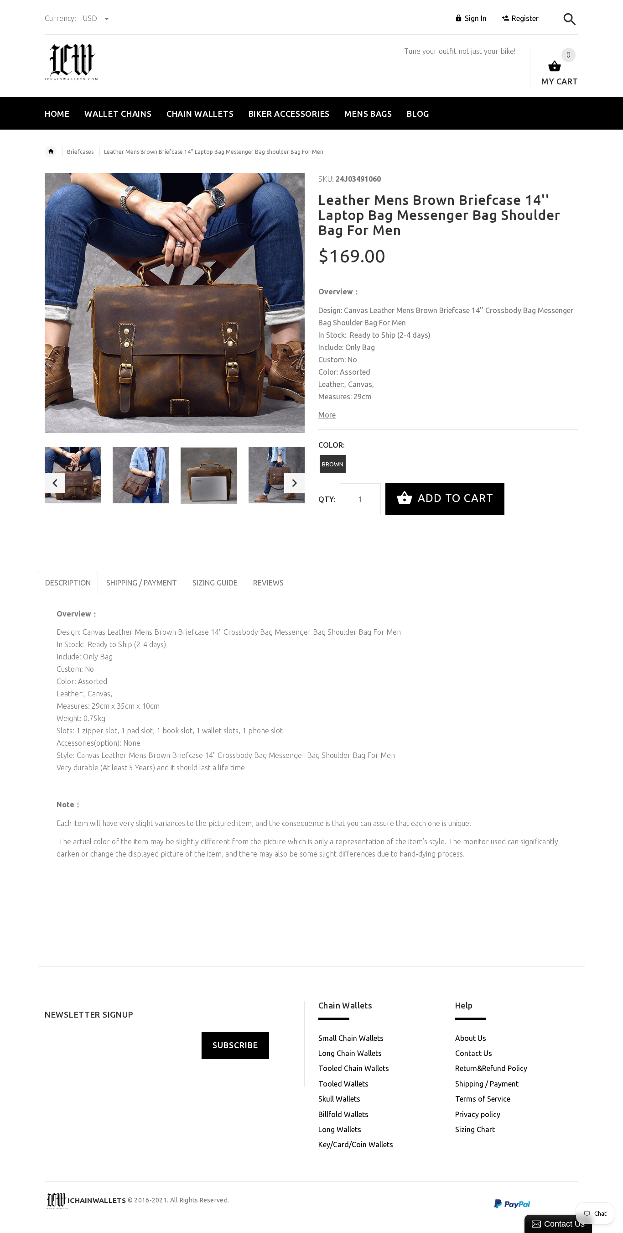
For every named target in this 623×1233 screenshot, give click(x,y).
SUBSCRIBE (235, 1045)
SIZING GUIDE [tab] (215, 583)
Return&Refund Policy (491, 1068)
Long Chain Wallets (350, 1053)
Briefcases (80, 152)
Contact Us (473, 1053)
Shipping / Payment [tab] (141, 583)
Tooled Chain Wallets (353, 1068)
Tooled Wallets (343, 1084)
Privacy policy (477, 1114)
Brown (332, 464)
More (327, 415)
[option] (73, 475)
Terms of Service (482, 1099)
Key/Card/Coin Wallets (355, 1144)
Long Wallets (339, 1129)
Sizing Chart (475, 1129)
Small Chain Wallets (351, 1038)
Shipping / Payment (487, 1084)
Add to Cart (454, 498)
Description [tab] (68, 583)
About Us (470, 1038)
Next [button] (294, 483)
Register (525, 18)
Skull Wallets (339, 1099)
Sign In (476, 18)
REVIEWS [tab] (268, 583)
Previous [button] (55, 483)
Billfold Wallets (343, 1114)
